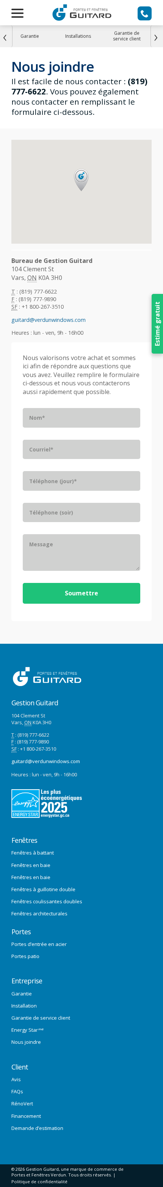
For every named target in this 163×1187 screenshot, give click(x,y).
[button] (81, 180)
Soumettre (81, 593)
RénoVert (22, 1103)
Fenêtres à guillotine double (43, 889)
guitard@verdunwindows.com (48, 319)
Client (19, 1067)
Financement (26, 1116)
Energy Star (27, 1029)
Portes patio (25, 956)
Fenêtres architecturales (39, 913)
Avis (16, 1079)
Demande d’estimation (37, 1128)
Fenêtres (24, 840)
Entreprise (26, 981)
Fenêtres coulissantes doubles (46, 901)
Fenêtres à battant (32, 852)
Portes (21, 931)
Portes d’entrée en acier (39, 944)
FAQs (17, 1091)
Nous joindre (26, 1042)
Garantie (21, 993)
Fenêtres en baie (30, 865)
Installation (24, 1005)
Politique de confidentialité (39, 1181)
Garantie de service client (40, 1017)
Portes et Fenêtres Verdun (38, 1175)
